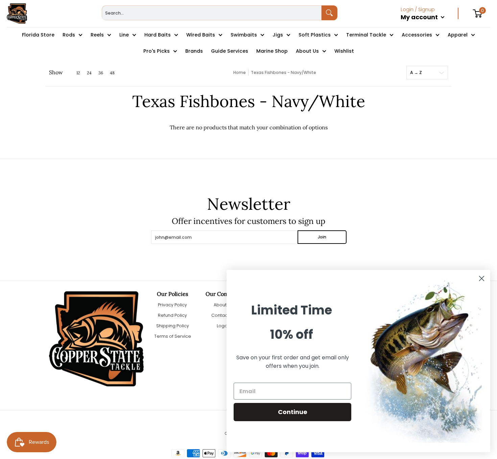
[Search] (329, 12)
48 (112, 73)
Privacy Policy (172, 305)
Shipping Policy (172, 326)
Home (239, 72)
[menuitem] (429, 24)
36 (100, 73)
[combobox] (212, 12)
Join (322, 237)
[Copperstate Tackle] (17, 13)
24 (89, 73)
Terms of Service (172, 336)
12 (78, 73)
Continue (292, 412)
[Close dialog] (482, 278)
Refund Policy (172, 315)
